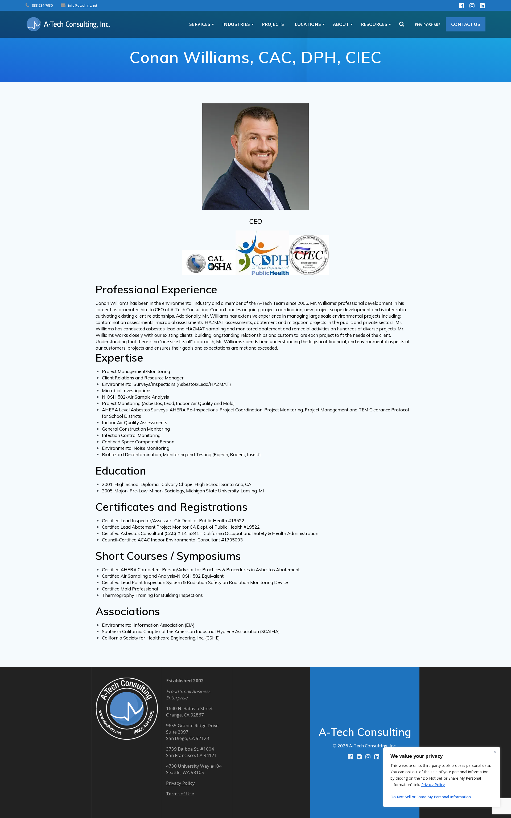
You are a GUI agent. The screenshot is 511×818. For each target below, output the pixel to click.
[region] (441, 777)
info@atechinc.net (82, 5)
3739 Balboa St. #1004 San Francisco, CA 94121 (191, 752)
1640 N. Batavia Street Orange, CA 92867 (189, 711)
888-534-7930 (42, 5)
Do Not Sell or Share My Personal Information (430, 796)
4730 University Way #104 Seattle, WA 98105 (194, 769)
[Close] (495, 751)
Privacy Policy (433, 784)
